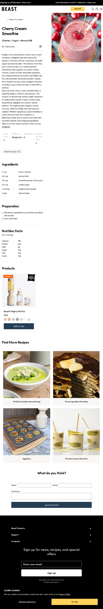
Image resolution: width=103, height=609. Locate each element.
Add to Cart (19, 326)
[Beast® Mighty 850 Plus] (19, 290)
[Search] (92, 9)
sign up (51, 572)
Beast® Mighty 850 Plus (14, 312)
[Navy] (17, 319)
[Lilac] (21, 319)
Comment (15, 491)
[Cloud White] (25, 319)
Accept (74, 602)
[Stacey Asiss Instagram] (40, 46)
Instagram (6, 127)
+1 (29, 319)
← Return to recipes (15, 19)
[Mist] (13, 319)
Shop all (77, 9)
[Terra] (9, 319)
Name (13, 485)
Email (55, 485)
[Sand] (5, 319)
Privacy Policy (64, 594)
